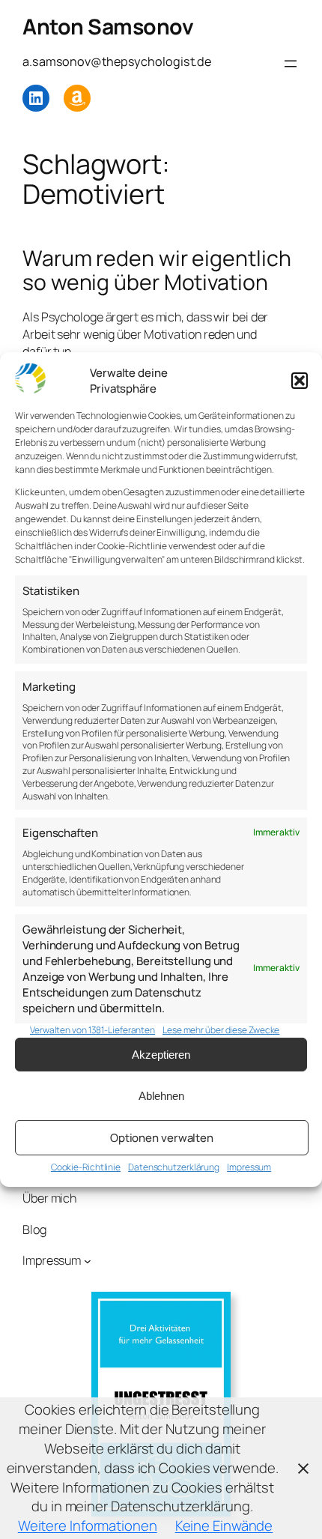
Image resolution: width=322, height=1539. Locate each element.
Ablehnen (161, 1095)
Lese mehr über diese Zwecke (220, 1029)
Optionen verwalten (161, 1138)
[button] (299, 380)
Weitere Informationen (87, 1525)
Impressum (249, 1167)
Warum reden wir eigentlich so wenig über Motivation (156, 270)
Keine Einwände (224, 1525)
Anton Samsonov (107, 26)
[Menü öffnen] (291, 64)
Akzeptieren (161, 1054)
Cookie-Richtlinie (86, 1167)
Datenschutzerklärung (173, 1167)
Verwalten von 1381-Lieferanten (92, 1029)
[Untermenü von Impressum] (87, 1261)
